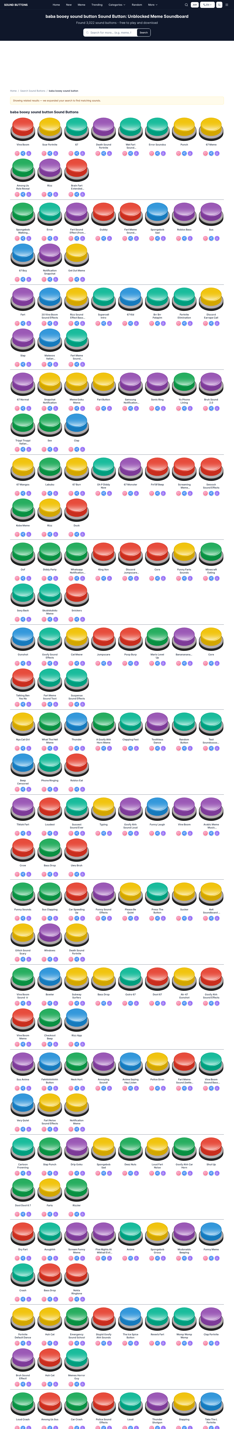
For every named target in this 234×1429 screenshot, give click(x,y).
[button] (23, 129)
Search (144, 32)
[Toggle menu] (227, 5)
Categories (115, 4)
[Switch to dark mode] (219, 5)
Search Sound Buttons (32, 90)
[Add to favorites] (17, 153)
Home (13, 90)
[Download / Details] (28, 153)
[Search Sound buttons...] (186, 5)
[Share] (23, 153)
